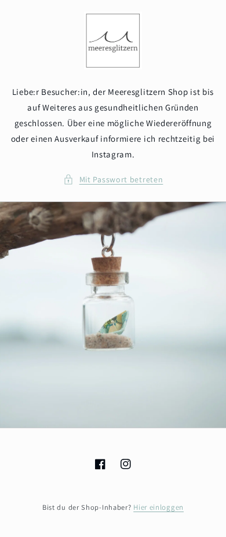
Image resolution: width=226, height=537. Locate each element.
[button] (113, 179)
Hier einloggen (158, 507)
